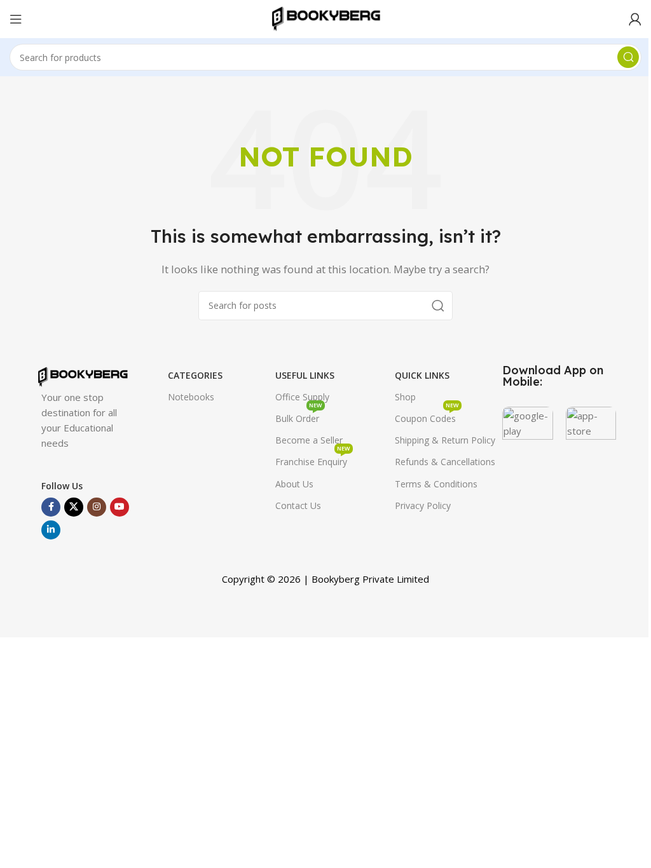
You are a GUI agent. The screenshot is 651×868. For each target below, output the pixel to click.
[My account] (635, 19)
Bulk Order (298, 416)
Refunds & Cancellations (445, 462)
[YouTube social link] (119, 507)
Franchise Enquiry (312, 459)
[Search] (628, 57)
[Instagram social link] (96, 507)
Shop (405, 397)
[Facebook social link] (50, 507)
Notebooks (191, 397)
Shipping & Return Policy (445, 440)
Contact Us (298, 505)
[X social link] (73, 507)
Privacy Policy (423, 505)
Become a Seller (309, 440)
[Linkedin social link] (50, 529)
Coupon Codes (427, 416)
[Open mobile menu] (16, 19)
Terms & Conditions (436, 484)
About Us (294, 484)
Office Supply (302, 397)
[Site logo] (325, 17)
